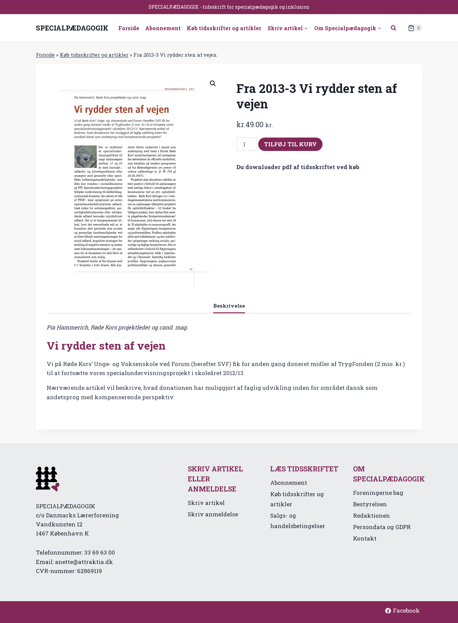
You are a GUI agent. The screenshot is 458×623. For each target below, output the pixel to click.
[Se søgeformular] (393, 28)
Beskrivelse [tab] (229, 305)
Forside (128, 28)
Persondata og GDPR (382, 527)
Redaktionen (371, 515)
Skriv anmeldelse (213, 514)
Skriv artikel (206, 503)
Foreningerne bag (378, 493)
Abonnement (163, 28)
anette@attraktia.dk (84, 562)
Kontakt (365, 538)
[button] (213, 83)
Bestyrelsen (370, 504)
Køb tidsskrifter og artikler (224, 28)
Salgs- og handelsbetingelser (297, 521)
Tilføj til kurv (290, 144)
